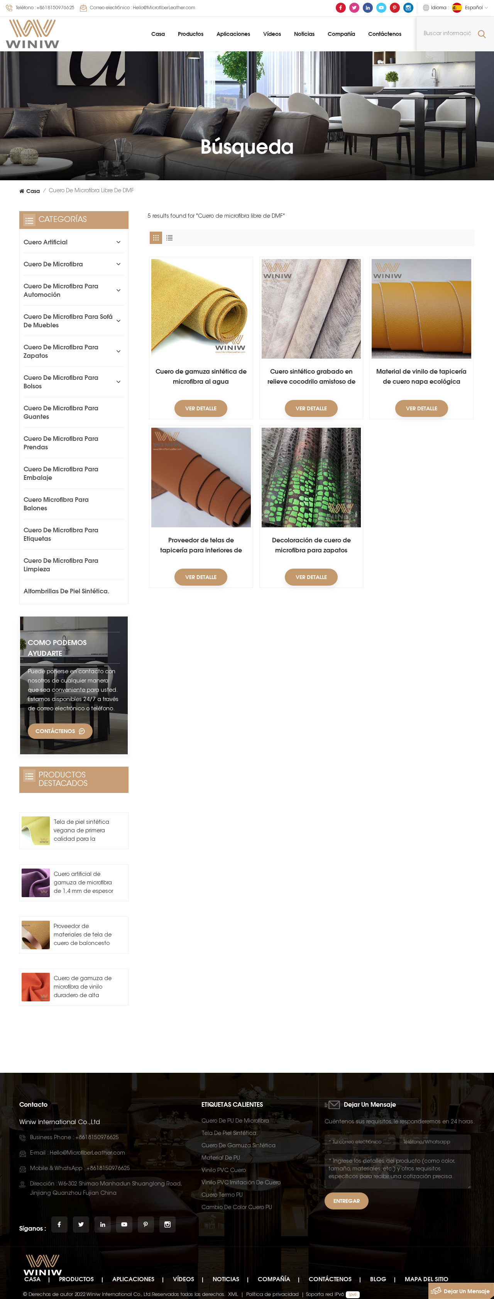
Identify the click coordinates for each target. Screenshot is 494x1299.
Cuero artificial (46, 242)
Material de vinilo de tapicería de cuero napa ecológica (421, 376)
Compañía (341, 33)
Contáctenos (384, 33)
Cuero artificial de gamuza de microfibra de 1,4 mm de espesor (83, 883)
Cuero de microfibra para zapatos (61, 351)
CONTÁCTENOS (55, 731)
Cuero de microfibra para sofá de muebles (68, 321)
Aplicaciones (233, 33)
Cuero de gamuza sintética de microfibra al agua (201, 376)
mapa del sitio (426, 1279)
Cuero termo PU (222, 1195)
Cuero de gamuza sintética (238, 1146)
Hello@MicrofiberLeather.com (164, 8)
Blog (378, 1279)
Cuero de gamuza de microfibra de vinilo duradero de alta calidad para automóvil (83, 988)
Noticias (304, 33)
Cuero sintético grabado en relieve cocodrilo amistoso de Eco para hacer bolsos (311, 377)
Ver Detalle (201, 408)
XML (233, 1294)
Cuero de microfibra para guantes (61, 412)
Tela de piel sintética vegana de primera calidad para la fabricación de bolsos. (83, 832)
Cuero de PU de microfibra (235, 1121)
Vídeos (272, 33)
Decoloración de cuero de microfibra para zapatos (311, 545)
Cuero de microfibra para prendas (61, 443)
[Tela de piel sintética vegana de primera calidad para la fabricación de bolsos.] (36, 830)
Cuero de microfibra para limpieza (61, 565)
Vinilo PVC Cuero (223, 1171)
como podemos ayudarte (57, 647)
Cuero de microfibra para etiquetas (61, 534)
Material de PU (220, 1158)
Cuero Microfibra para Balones (56, 504)
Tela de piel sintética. (229, 1133)
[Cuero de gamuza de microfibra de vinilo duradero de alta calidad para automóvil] (36, 987)
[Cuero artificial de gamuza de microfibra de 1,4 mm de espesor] (36, 883)
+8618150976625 (55, 8)
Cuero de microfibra (53, 264)
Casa (158, 33)
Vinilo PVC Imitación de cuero (241, 1183)
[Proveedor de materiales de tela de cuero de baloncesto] (36, 935)
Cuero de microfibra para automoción (61, 290)
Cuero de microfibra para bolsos (61, 382)
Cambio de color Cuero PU (236, 1208)
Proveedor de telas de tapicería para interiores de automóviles (201, 545)
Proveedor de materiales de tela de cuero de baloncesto (83, 935)
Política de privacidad (272, 1294)
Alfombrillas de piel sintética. (66, 591)
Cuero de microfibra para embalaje (61, 473)
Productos (190, 33)
